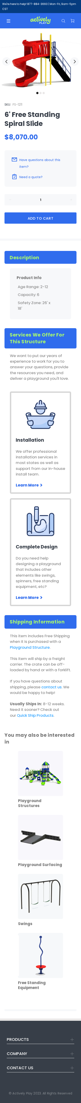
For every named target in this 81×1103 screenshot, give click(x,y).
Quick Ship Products (35, 715)
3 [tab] (44, 93)
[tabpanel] (40, 58)
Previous (6, 61)
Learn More (27, 485)
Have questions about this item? (39, 163)
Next (74, 61)
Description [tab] (24, 257)
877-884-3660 (37, 4)
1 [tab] (37, 93)
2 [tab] (40, 93)
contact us (51, 687)
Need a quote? (31, 177)
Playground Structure (30, 647)
